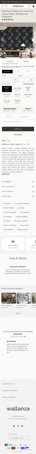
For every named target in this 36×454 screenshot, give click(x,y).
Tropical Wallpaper (8, 229)
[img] (18, 334)
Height (20, 76)
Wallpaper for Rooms (22, 229)
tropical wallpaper (28, 152)
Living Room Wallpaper (21, 216)
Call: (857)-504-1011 (18, 416)
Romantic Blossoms (6, 305)
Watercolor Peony (21, 305)
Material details (28, 84)
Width (4, 76)
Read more (6, 174)
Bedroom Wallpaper (8, 208)
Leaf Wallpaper (7, 216)
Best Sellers (21, 208)
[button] (2, 6)
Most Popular (6, 221)
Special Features (24, 225)
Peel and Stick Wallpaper (20, 221)
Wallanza (20, 451)
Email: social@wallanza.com (18, 419)
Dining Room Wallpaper (9, 212)
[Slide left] (14, 280)
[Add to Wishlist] (13, 295)
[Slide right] (22, 280)
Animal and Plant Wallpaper (21, 203)
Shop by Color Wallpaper (10, 225)
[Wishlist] (29, 6)
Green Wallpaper (24, 212)
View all (18, 313)
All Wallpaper (6, 203)
